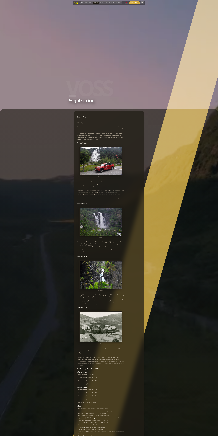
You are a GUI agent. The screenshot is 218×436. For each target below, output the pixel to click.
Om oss (86, 2)
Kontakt (119, 2)
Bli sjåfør (106, 2)
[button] (100, 161)
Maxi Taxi (101, 2)
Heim (82, 2)
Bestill (142, 2)
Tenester (90, 2)
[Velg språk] (127, 3)
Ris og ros (115, 2)
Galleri (110, 2)
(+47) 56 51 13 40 (133, 2)
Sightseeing (96, 2)
